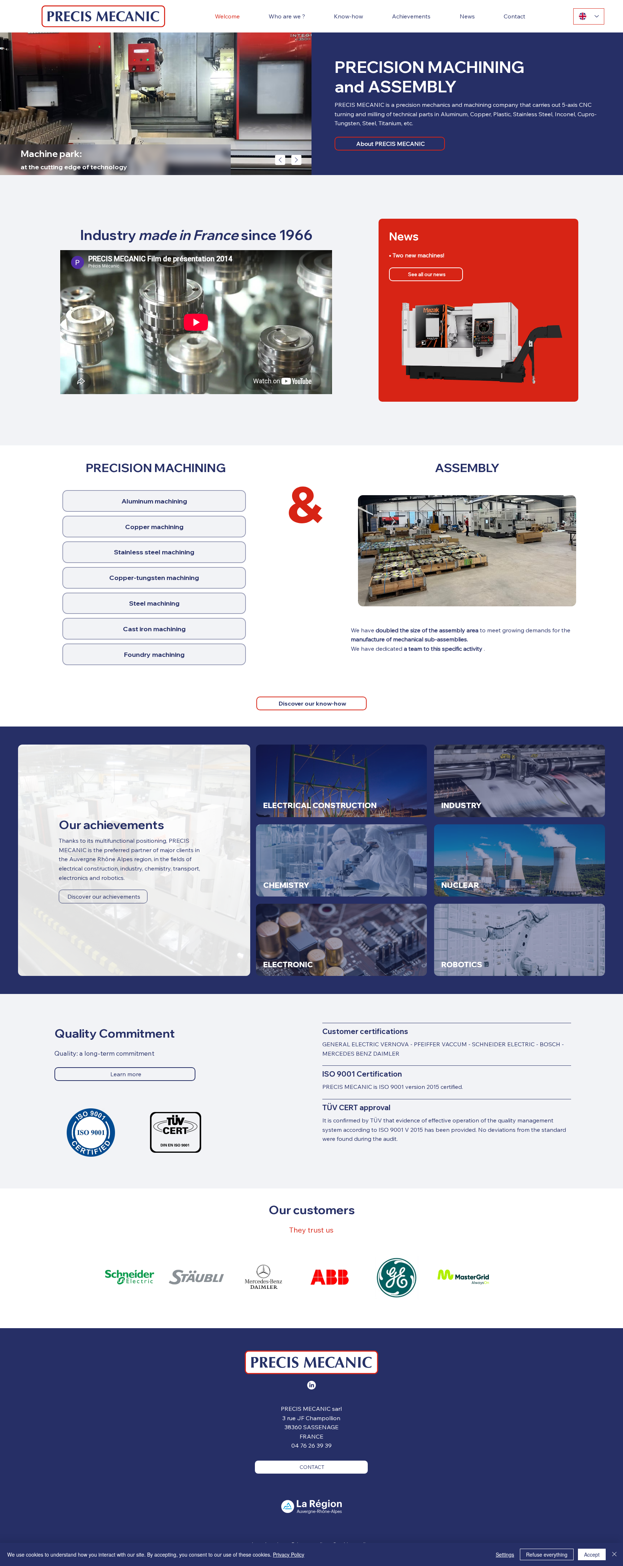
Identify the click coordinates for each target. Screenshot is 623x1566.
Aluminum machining (154, 501)
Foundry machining (154, 654)
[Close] (614, 1554)
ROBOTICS (461, 964)
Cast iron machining (154, 629)
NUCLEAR (460, 885)
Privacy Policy (288, 1554)
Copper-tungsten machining (154, 577)
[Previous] (280, 160)
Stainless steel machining (154, 552)
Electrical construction (320, 805)
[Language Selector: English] (589, 16)
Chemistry (286, 885)
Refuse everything (546, 1554)
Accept (592, 1554)
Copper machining (154, 527)
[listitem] (341, 781)
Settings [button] (505, 1554)
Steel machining (154, 603)
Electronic (288, 964)
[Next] (296, 160)
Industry (461, 805)
